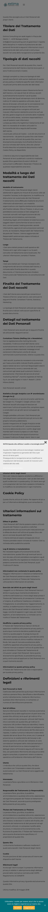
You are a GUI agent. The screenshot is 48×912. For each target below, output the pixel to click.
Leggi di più (29, 908)
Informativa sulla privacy (13, 468)
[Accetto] (45, 905)
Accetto (17, 908)
